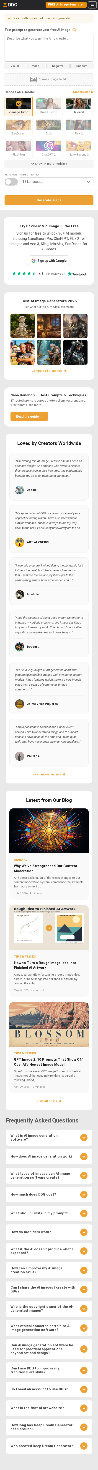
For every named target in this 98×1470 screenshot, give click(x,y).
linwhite (33, 594)
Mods (35, 66)
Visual (15, 66)
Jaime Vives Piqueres (42, 704)
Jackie (31, 490)
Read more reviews (47, 774)
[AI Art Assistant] (74, 30)
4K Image (11, 174)
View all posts (46, 1101)
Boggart (33, 646)
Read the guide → (29, 416)
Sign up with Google (52, 261)
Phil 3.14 (33, 756)
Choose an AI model (20, 92)
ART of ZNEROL (38, 542)
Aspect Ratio (29, 174)
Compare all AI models (47, 370)
